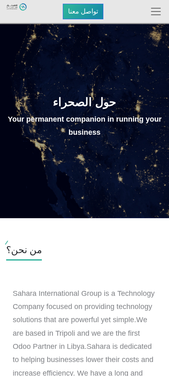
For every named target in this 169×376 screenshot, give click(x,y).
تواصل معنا (83, 11)
